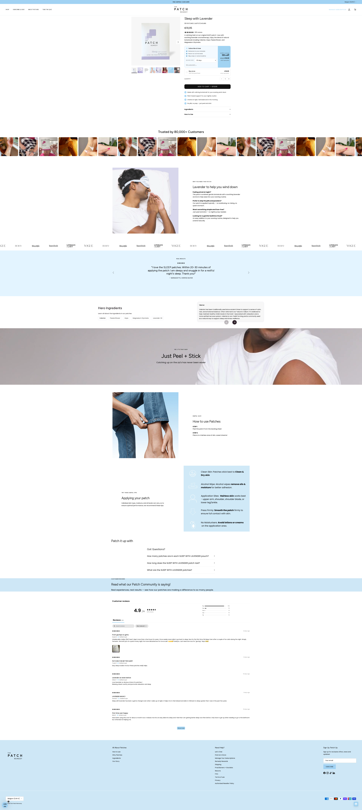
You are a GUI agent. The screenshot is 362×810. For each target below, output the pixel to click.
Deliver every (190, 60)
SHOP (7, 9)
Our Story (115, 761)
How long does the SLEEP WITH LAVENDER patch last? (173, 563)
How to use (116, 752)
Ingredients (188, 109)
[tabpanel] (181, 677)
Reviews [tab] (118, 620)
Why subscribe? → (191, 65)
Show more (181, 728)
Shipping (218, 764)
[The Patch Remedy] (181, 9)
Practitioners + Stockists (224, 768)
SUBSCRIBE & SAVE (18, 9)
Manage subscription (337, 9)
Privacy (217, 780)
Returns (218, 771)
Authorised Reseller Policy (224, 783)
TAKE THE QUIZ (47, 9)
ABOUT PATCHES (33, 9)
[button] (116, 648)
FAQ (216, 774)
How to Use (188, 114)
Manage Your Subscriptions (225, 758)
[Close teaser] (8, 801)
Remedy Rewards (221, 761)
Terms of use (220, 777)
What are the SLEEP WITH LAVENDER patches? (169, 570)
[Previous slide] (226, 322)
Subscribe (329, 767)
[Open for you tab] (356, 804)
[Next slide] (234, 322)
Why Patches (117, 755)
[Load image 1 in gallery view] (155, 41)
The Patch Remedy (16, 803)
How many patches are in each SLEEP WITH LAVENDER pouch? (178, 556)
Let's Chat (218, 752)
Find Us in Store (220, 755)
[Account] (349, 9)
